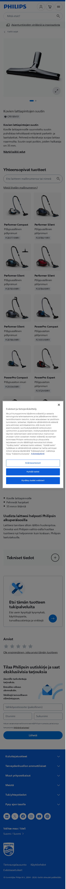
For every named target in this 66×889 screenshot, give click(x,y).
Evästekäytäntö (31, 455)
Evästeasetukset (31, 464)
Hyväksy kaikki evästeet (31, 482)
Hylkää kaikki (31, 473)
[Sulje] (57, 403)
